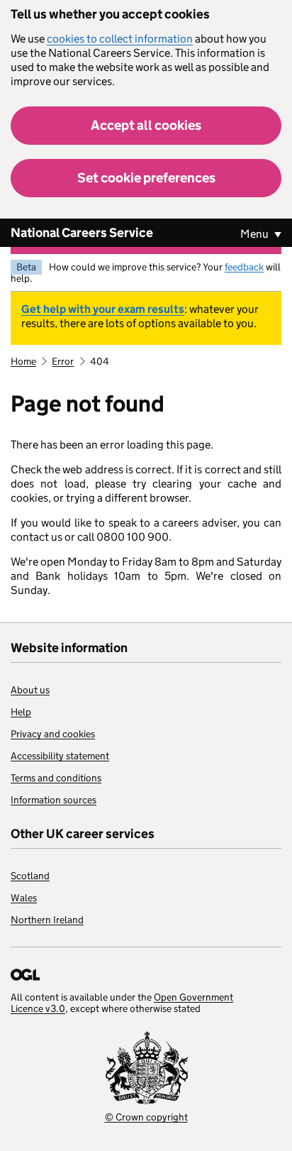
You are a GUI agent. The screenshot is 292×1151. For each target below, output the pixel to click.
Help (21, 711)
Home (23, 361)
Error (63, 361)
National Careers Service (82, 233)
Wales (24, 897)
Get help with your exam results (102, 309)
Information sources (53, 799)
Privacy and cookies (53, 733)
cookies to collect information (120, 38)
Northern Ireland (47, 919)
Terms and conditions (56, 777)
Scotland (30, 875)
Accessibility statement (60, 755)
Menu (255, 234)
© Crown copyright (146, 1117)
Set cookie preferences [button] (146, 178)
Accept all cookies (146, 125)
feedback (244, 266)
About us (30, 689)
